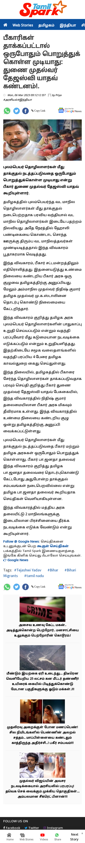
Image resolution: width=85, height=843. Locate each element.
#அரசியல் (10, 100)
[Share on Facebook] (25, 111)
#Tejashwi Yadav (27, 569)
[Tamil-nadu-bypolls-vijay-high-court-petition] (42, 766)
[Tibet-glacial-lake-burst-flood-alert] (42, 658)
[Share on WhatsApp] (7, 111)
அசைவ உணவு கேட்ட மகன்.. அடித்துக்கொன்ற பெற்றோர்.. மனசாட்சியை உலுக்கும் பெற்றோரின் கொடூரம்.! (42, 630)
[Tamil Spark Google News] (70, 110)
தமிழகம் (46, 25)
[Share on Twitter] (16, 111)
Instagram (54, 828)
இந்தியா (68, 25)
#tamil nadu (33, 575)
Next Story (74, 837)
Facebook (12, 828)
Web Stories (23, 25)
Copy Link (39, 110)
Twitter (33, 828)
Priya (58, 95)
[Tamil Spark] (42, 10)
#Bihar (52, 569)
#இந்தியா (25, 100)
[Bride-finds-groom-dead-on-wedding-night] (42, 712)
